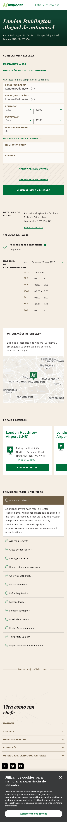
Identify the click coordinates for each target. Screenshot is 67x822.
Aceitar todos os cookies (33, 813)
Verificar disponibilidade (33, 190)
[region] (33, 796)
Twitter (13, 766)
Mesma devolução (14, 63)
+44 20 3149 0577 (33, 227)
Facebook (5, 766)
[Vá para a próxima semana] (61, 262)
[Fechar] (60, 777)
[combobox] (18, 109)
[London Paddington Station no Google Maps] (33, 379)
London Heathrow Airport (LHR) (21, 434)
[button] (47, 4)
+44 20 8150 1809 (25, 459)
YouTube (20, 766)
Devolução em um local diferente (24, 70)
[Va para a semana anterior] (25, 262)
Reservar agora (27, 467)
